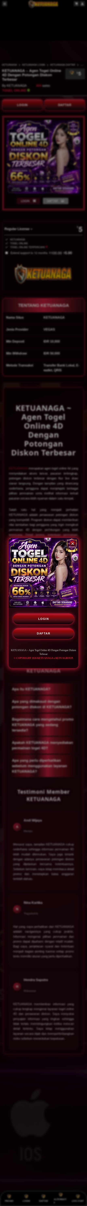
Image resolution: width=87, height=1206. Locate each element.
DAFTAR (43, 633)
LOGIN (43, 618)
